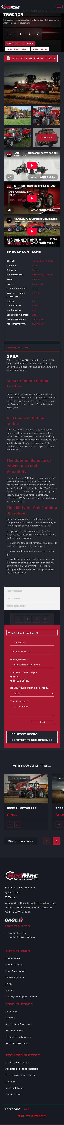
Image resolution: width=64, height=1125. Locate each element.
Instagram (13, 892)
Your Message (18, 701)
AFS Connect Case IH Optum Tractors (33, 58)
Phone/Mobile (18, 659)
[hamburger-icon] (59, 7)
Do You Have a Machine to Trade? (29, 687)
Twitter (12, 897)
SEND (42, 722)
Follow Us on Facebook (22, 887)
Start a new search (20, 841)
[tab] (32, 347)
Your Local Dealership (22, 672)
